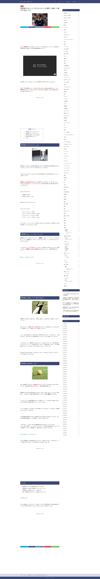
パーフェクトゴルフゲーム (71, 134)
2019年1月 (71, 358)
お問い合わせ (68, 1)
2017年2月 (71, 406)
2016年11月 (71, 413)
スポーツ (22, 6)
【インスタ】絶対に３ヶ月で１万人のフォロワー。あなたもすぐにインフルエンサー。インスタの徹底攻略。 (71, 294)
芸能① (72, 229)
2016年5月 (71, 426)
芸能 (71, 227)
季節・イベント (71, 271)
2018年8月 (71, 369)
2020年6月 (71, 334)
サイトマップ (61, 1)
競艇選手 (71, 106)
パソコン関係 (71, 132)
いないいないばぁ (71, 141)
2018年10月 (71, 365)
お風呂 (71, 148)
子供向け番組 (71, 191)
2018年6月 (71, 371)
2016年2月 (71, 432)
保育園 (71, 177)
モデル (71, 32)
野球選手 (71, 117)
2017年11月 (71, 387)
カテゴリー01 (71, 110)
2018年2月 (71, 380)
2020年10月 (71, 330)
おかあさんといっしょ (71, 144)
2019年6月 (71, 350)
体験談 (71, 286)
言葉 (71, 213)
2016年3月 (71, 430)
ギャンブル (71, 278)
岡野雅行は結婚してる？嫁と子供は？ (33, 134)
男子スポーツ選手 (71, 17)
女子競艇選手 (71, 65)
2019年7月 (71, 347)
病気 (71, 201)
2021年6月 (71, 326)
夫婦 (71, 184)
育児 (71, 208)
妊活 (71, 189)
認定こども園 (71, 215)
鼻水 (71, 225)
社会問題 (71, 101)
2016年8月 (71, 419)
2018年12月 (71, 360)
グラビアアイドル (71, 86)
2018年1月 (71, 382)
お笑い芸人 (71, 75)
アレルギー (71, 160)
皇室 (71, 63)
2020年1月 (71, 339)
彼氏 (71, 60)
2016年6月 (71, 424)
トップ (55, 1)
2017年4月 (71, 402)
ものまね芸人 (71, 48)
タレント (71, 103)
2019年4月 (71, 354)
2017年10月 (71, 389)
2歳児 (71, 139)
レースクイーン (71, 77)
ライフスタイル (71, 170)
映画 (71, 129)
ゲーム (71, 260)
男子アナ (71, 70)
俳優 (71, 29)
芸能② (72, 230)
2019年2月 (71, 356)
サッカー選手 (71, 82)
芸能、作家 (71, 53)
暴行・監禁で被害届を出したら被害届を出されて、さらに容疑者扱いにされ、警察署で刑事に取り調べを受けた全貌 (71, 303)
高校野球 (72, 248)
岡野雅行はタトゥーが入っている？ (32, 133)
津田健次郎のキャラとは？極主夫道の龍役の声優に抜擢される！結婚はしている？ (71, 308)
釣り (71, 56)
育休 (71, 206)
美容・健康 (71, 203)
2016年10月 (71, 415)
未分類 (71, 20)
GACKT (67, 233)
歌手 (71, 41)
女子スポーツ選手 (71, 15)
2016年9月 (71, 417)
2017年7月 (71, 395)
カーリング (72, 243)
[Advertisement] (39, 37)
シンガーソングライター (71, 39)
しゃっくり (71, 151)
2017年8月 (71, 393)
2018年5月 (71, 374)
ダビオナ (72, 262)
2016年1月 (71, 435)
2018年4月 (71, 376)
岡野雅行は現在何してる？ (31, 136)
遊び (71, 218)
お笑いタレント (71, 34)
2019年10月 (71, 343)
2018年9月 (71, 367)
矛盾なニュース (71, 13)
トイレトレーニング (71, 163)
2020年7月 (71, 332)
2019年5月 (71, 352)
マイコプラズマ (71, 168)
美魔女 (71, 58)
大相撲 (71, 120)
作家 (71, 94)
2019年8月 (71, 345)
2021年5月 (71, 328)
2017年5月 (71, 400)
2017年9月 (71, 391)
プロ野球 (72, 249)
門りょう (72, 237)
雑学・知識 (71, 264)
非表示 (33, 129)
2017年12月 (71, 384)
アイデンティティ (69, 232)
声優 (71, 44)
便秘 (71, 175)
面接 (71, 220)
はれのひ (67, 257)
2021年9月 (71, 323)
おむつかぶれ (71, 146)
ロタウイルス (71, 172)
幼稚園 (71, 194)
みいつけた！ (71, 156)
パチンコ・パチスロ (72, 281)
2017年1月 (71, 408)
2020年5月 (71, 337)
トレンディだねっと (26, 1)
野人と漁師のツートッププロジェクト (28, 434)
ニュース (72, 256)
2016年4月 (71, 428)
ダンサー (71, 96)
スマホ (71, 127)
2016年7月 (71, 421)
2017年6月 (71, 398)
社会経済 (71, 72)
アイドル (71, 27)
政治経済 (71, 22)
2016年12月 (71, 411)
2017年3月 (71, 404)
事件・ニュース (71, 253)
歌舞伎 (71, 91)
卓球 (72, 250)
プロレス (71, 98)
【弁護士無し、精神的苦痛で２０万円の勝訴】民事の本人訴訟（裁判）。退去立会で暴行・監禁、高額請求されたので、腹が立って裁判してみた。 (71, 299)
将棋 (72, 266)
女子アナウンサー (71, 79)
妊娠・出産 (71, 187)
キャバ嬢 (71, 51)
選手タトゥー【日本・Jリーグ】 (27, 257)
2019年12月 (71, 341)
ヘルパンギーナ (71, 165)
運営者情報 (74, 1)
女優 (71, 25)
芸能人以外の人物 (71, 235)
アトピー (71, 158)
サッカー (72, 245)
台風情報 (71, 108)
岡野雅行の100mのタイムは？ (31, 131)
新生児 (71, 196)
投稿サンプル (71, 113)
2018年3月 (71, 378)
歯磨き (71, 199)
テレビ (71, 283)
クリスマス (72, 273)
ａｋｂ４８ (71, 46)
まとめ (27, 138)
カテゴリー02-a (71, 122)
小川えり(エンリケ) (72, 239)
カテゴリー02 (71, 115)
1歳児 (71, 137)
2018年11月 (71, 363)
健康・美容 (71, 275)
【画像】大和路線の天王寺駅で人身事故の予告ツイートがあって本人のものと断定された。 (71, 311)
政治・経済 (71, 89)
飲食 (71, 222)
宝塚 (71, 84)
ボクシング (72, 244)
